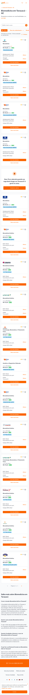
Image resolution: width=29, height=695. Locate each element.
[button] (14, 25)
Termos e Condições (10, 675)
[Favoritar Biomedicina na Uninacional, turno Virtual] (25, 138)
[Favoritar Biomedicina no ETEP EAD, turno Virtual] (25, 73)
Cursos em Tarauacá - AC (8, 7)
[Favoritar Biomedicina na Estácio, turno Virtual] (25, 40)
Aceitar (14, 692)
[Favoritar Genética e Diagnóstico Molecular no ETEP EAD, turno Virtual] (25, 360)
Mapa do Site (20, 675)
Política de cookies (20, 671)
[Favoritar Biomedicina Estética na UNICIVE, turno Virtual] (25, 295)
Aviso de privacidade (9, 671)
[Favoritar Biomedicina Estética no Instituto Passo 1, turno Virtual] (25, 555)
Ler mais (3, 18)
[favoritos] (22, 3)
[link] (7, 40)
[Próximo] (21, 586)
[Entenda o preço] (11, 46)
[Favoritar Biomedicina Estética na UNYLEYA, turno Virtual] (25, 490)
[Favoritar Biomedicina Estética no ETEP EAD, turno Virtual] (25, 230)
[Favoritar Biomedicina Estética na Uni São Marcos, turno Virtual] (25, 522)
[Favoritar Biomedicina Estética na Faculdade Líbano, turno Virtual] (25, 262)
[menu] (26, 3)
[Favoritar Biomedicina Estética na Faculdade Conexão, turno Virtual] (25, 425)
